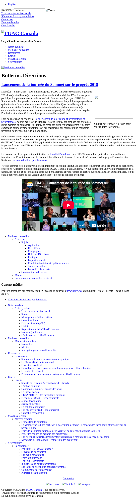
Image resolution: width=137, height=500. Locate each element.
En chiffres (34, 248)
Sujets (24, 242)
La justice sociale (37, 260)
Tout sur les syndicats (32, 460)
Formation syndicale (32, 365)
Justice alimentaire (31, 404)
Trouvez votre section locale (36, 311)
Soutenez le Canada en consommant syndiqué (45, 359)
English (12, 4)
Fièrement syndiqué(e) (33, 323)
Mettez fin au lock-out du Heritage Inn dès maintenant (49, 439)
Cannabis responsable (32, 413)
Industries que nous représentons (38, 463)
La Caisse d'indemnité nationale (38, 362)
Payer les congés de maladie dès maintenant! (44, 433)
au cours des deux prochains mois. (31, 160)
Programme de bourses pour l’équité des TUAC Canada (51, 374)
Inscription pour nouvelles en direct (33, 278)
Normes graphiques (31, 332)
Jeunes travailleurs (37, 266)
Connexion (68, 478)
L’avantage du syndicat (33, 451)
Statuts (24, 314)
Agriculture (34, 245)
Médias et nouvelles (18, 49)
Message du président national (37, 317)
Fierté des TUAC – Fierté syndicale (40, 398)
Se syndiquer (15, 61)
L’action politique (30, 386)
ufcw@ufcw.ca (74, 290)
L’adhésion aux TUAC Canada (37, 335)
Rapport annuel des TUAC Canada (40, 329)
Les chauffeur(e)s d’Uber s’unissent (40, 410)
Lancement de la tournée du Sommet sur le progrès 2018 (49, 84)
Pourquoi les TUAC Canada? (37, 448)
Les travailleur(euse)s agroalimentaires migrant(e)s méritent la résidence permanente (65, 436)
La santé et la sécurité (39, 269)
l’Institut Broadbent (60, 154)
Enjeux (12, 55)
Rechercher (7, 9)
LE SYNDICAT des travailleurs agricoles (43, 395)
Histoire (25, 326)
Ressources (14, 52)
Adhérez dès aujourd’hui (34, 472)
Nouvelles (20, 239)
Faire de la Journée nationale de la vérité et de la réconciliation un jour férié (60, 430)
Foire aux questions (31, 457)
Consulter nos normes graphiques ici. (27, 299)
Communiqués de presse (34, 272)
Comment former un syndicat (36, 469)
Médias (18, 275)
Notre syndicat (15, 46)
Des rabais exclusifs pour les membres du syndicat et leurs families (56, 368)
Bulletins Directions (38, 254)
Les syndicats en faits (32, 454)
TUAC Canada (34, 489)
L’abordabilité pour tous (34, 421)
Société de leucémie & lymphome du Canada (45, 383)
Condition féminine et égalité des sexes (48, 263)
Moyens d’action (17, 58)
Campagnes (34, 251)
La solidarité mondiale (33, 407)
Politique (32, 257)
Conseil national (29, 320)
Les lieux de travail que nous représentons (43, 466)
